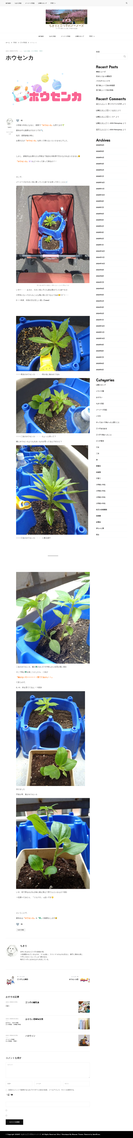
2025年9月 (100, 201)
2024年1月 (100, 320)
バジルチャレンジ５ (103, 81)
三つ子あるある (101, 428)
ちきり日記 (18, 3)
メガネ (98, 416)
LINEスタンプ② (102, 110)
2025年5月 (100, 220)
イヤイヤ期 (100, 391)
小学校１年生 (100, 484)
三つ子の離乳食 (32, 1003)
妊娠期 (98, 472)
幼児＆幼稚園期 (101, 509)
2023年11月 (100, 332)
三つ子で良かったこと (104, 435)
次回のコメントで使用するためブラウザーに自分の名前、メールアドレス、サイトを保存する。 (41, 1090)
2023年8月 (100, 351)
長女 (97, 534)
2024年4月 (100, 301)
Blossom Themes (77, 1134)
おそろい (8, 1022)
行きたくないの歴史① (104, 76)
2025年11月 (100, 189)
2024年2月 (100, 313)
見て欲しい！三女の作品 (104, 90)
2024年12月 (100, 251)
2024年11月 (100, 257)
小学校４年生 (100, 503)
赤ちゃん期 (100, 528)
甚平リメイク (101, 129)
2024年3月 (100, 307)
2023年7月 (100, 357)
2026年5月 (100, 151)
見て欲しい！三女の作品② (105, 85)
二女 (97, 453)
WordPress (96, 1134)
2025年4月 (100, 226)
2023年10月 (100, 338)
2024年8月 (100, 276)
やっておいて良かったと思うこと (107, 422)
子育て (52, 3)
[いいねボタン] (17, 120)
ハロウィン (30, 1036)
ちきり (10, 127)
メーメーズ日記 (30, 3)
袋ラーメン (100, 104)
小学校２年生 (100, 491)
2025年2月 (100, 238)
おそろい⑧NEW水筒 (34, 1019)
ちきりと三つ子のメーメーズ (66, 25)
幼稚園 (98, 516)
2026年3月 (100, 164)
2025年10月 (100, 195)
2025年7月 (100, 207)
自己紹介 (8, 3)
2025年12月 (100, 182)
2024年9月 (100, 270)
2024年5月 (100, 295)
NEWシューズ (101, 72)
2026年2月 (100, 170)
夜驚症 (98, 466)
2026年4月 (100, 157)
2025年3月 (100, 232)
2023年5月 (100, 369)
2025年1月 (100, 245)
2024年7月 (100, 282)
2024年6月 (100, 288)
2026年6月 (100, 145)
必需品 (98, 522)
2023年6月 (100, 363)
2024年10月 (100, 263)
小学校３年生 (17, 1024)
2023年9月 (100, 344)
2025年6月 (100, 214)
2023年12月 (100, 326)
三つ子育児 (34, 51)
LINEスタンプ (42, 3)
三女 (97, 447)
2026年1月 (100, 176)
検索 (98, 52)
